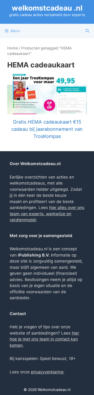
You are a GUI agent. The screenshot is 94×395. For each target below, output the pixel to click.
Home (12, 48)
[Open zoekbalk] (87, 31)
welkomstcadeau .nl (47, 8)
